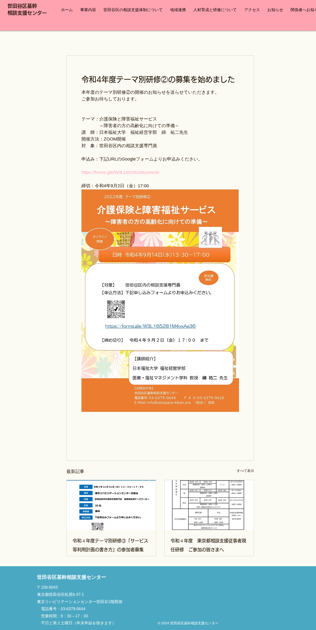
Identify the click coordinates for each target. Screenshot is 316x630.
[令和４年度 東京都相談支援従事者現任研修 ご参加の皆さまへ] (209, 505)
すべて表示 (245, 471)
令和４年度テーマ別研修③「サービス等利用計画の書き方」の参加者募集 (110, 545)
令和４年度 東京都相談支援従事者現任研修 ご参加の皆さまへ (208, 545)
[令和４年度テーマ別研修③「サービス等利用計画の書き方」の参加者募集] (111, 505)
